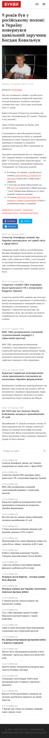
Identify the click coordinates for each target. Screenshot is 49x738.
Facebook (11, 221)
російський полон (10, 212)
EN (37, 4)
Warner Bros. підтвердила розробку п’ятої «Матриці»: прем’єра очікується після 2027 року (23, 654)
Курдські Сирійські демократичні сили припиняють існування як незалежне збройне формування (22, 376)
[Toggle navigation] (44, 4)
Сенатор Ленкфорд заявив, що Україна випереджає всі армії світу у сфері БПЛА (23, 240)
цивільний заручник (29, 212)
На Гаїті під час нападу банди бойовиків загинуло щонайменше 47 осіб (23, 414)
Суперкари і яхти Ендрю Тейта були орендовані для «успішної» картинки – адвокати (21, 681)
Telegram (12, 226)
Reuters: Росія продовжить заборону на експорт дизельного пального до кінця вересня (21, 696)
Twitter (27, 221)
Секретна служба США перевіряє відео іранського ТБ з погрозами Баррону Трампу (22, 287)
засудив (15, 187)
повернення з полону (11, 209)
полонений (28, 209)
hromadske (17, 89)
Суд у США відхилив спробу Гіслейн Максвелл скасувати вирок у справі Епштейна (20, 615)
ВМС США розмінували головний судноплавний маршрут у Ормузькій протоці (22, 335)
